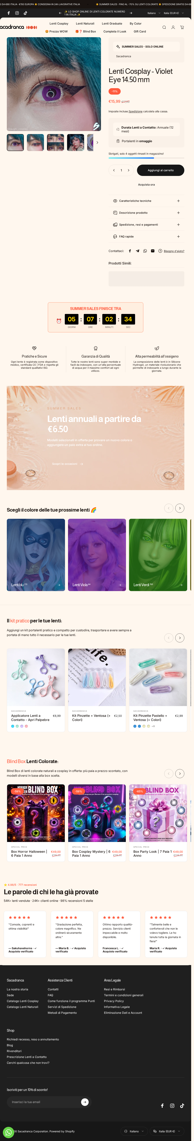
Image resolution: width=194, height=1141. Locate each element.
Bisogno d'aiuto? (174, 251)
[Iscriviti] (85, 1102)
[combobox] (154, 13)
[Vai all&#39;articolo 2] (35, 142)
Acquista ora (146, 184)
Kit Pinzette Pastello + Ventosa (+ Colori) (150, 718)
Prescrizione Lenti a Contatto (27, 1057)
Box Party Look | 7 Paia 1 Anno (152, 854)
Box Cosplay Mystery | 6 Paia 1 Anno (91, 854)
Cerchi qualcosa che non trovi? (28, 1063)
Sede (10, 995)
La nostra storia (17, 989)
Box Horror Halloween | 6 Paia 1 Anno (29, 854)
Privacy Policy (114, 1001)
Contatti (53, 989)
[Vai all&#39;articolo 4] (75, 142)
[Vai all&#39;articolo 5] (95, 142)
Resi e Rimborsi (114, 989)
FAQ (50, 995)
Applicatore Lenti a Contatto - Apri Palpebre (30, 718)
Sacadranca (18, 711)
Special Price (19, 847)
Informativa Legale (117, 1007)
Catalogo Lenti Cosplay (23, 1001)
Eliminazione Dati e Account (123, 1013)
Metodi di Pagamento (62, 1013)
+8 (153, 726)
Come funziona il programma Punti (71, 1001)
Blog (10, 1045)
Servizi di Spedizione (62, 1007)
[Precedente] (60, 13)
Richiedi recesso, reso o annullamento (33, 1039)
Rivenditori (14, 1051)
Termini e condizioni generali (123, 995)
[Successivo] (131, 13)
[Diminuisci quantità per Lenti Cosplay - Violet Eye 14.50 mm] (113, 170)
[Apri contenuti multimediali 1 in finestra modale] (54, 84)
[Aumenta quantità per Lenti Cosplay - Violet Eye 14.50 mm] (129, 170)
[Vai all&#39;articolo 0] (15, 142)
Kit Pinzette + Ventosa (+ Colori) (91, 718)
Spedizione (135, 111)
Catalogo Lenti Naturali (22, 1007)
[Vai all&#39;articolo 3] (55, 142)
